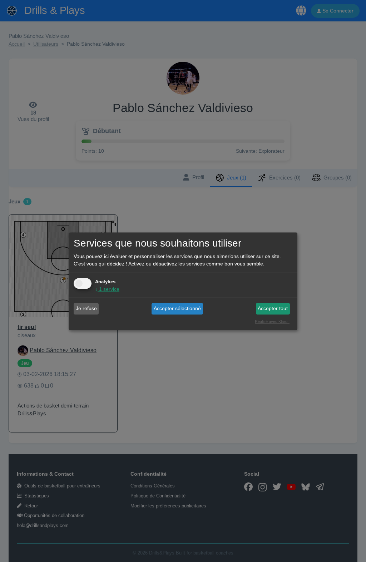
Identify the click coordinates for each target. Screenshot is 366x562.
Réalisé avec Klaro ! (272, 321)
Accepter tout (273, 309)
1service (107, 289)
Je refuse (86, 309)
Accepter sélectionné (177, 309)
